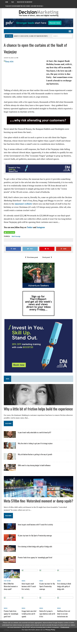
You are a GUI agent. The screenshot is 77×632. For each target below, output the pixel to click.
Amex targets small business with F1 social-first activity (35, 524)
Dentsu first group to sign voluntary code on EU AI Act (47, 614)
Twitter (30, 227)
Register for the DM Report (24, 2)
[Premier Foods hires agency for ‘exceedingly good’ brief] (10, 561)
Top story (7, 581)
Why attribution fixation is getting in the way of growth (35, 454)
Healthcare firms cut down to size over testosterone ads (63, 614)
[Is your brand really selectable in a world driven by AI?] (10, 436)
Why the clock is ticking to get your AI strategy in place (35, 443)
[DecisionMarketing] (38, 13)
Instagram (41, 227)
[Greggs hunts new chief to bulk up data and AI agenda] (30, 604)
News (23, 581)
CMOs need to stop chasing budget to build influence (34, 465)
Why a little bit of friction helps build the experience (38, 408)
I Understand (64, 627)
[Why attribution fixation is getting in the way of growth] (10, 458)
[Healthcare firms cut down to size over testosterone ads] (65, 604)
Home (6, 2)
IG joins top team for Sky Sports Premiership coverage (35, 535)
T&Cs (12, 2)
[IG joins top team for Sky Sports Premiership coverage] (10, 539)
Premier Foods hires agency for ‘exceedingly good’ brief (35, 557)
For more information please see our (38, 629)
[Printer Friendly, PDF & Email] (9, 232)
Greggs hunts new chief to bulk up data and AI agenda (29, 614)
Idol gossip (16, 236)
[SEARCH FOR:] (62, 36)
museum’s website (24, 203)
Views (7, 379)
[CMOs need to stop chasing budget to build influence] (10, 469)
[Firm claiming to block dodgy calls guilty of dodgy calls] (10, 550)
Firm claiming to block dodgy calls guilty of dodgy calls (35, 546)
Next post (46, 257)
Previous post (32, 257)
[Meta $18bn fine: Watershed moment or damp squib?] (12, 577)
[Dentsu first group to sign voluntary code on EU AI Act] (47, 604)
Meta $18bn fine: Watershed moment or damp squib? (38, 500)
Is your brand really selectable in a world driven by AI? (34, 432)
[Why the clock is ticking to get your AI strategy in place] (10, 447)
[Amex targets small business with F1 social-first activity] (10, 528)
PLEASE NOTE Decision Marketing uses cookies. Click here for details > (24, 6)
